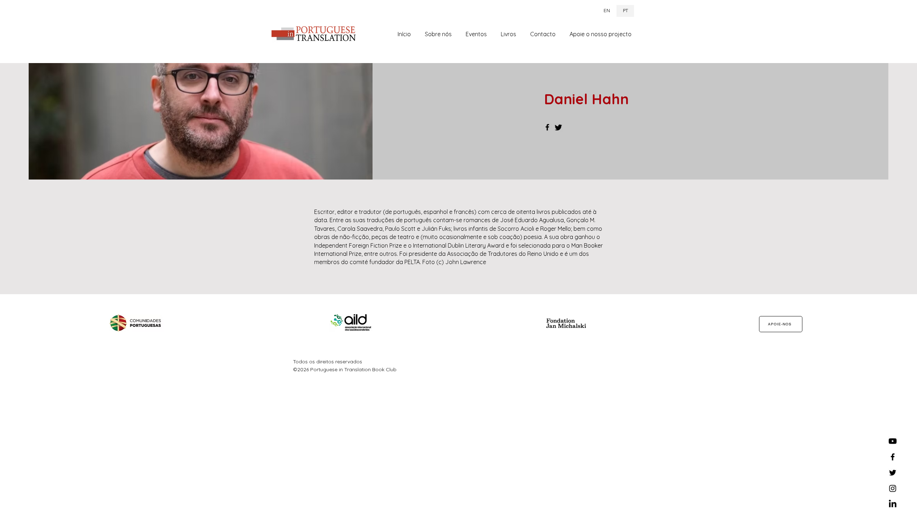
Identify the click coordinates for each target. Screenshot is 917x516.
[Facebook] (547, 127)
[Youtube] (892, 441)
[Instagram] (892, 488)
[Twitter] (558, 127)
